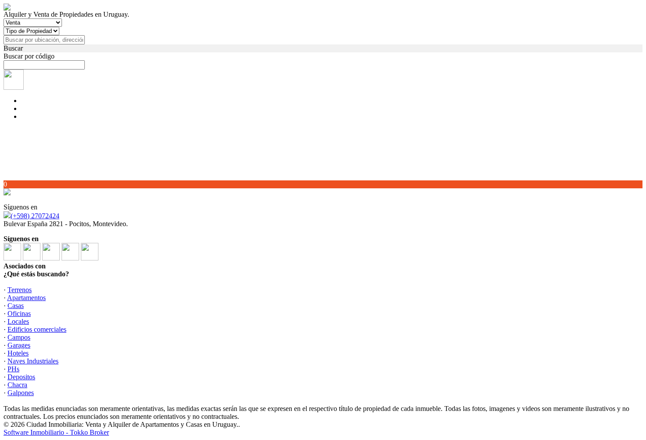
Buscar (13, 48)
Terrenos (19, 289)
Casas (15, 305)
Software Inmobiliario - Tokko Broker (56, 432)
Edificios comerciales (36, 329)
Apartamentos (26, 297)
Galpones (20, 392)
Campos (18, 337)
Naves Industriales (32, 361)
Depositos (21, 377)
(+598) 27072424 (35, 216)
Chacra (17, 385)
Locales (18, 321)
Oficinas (19, 313)
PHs (13, 369)
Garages (18, 345)
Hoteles (18, 353)
